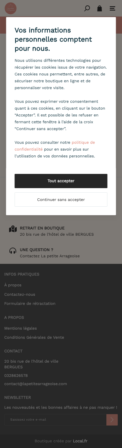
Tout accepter (61, 181)
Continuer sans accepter (61, 200)
